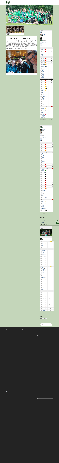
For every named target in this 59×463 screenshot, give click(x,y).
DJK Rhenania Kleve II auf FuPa (43, 213)
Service (43, 3)
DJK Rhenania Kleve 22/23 (45, 224)
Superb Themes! (37, 461)
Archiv (42, 228)
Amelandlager (38, 3)
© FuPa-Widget (50, 119)
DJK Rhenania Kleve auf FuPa (43, 119)
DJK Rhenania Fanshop (49, 3)
